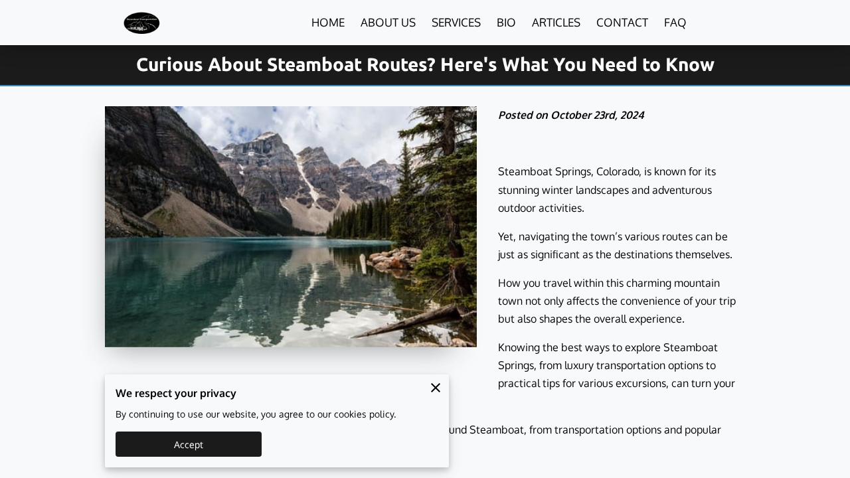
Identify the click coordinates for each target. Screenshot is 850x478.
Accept (189, 444)
